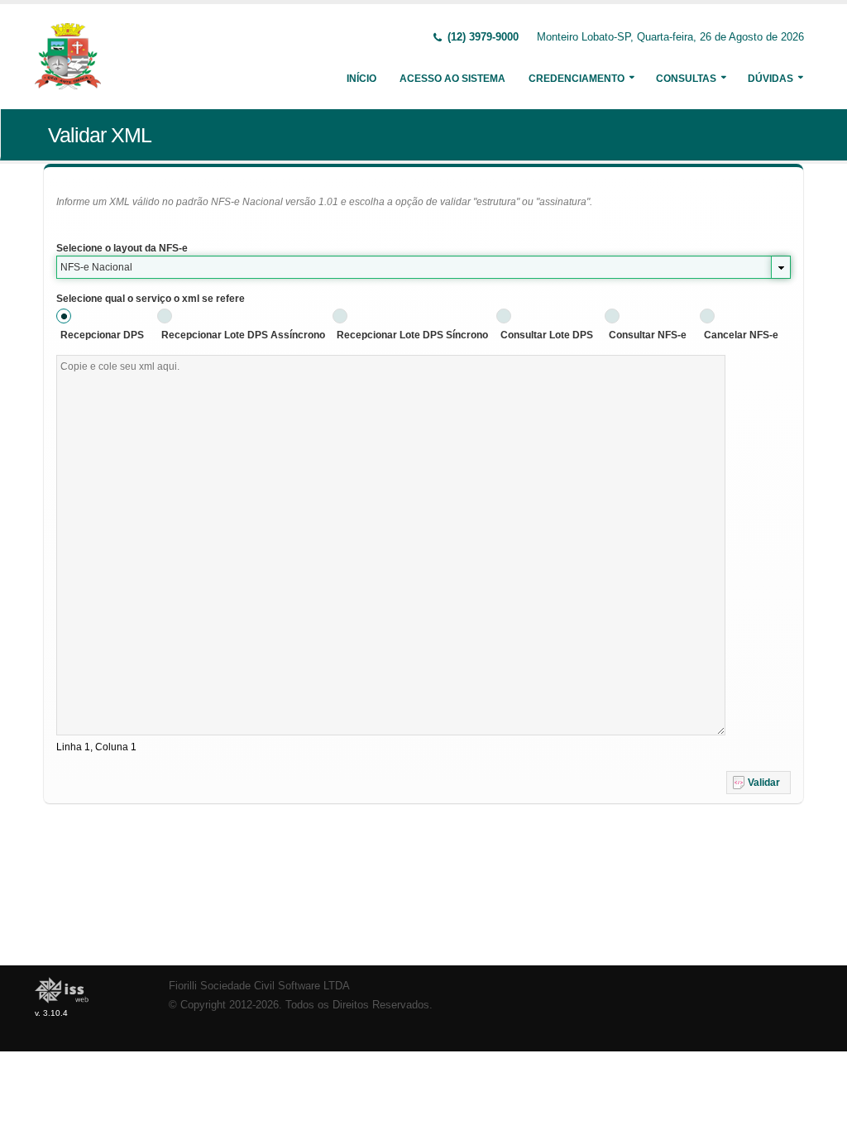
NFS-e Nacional (96, 267)
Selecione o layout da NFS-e (122, 248)
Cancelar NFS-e (741, 335)
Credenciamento (576, 78)
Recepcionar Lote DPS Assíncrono (243, 335)
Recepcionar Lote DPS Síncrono (412, 335)
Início (361, 78)
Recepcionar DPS (102, 335)
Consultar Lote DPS (546, 335)
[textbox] (390, 545)
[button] (758, 782)
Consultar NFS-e (648, 335)
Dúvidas (770, 78)
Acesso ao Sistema (452, 78)
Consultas (686, 78)
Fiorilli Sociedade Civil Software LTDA (259, 986)
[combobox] (423, 267)
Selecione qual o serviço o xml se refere (150, 298)
